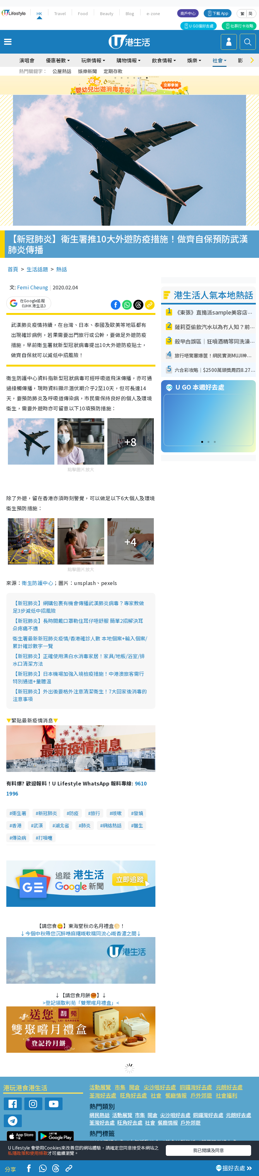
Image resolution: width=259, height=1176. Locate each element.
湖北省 (62, 825)
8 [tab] (121, 85)
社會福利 (226, 1095)
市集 (120, 1087)
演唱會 (26, 60)
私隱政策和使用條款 (28, 1153)
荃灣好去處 (102, 1095)
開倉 (134, 1087)
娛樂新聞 (87, 71)
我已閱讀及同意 (208, 1150)
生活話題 (37, 269)
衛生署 (19, 813)
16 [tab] (140, 93)
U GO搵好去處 (201, 25)
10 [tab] (134, 85)
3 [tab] (128, 78)
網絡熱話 (112, 825)
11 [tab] (140, 85)
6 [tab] (147, 78)
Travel (60, 13)
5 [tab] (140, 78)
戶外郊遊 (201, 1095)
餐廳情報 (176, 1095)
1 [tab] (115, 78)
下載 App (220, 13)
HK (39, 13)
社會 (156, 1095)
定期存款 (113, 71)
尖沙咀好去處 (160, 1087)
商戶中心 (188, 13)
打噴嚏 (45, 837)
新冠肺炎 (47, 813)
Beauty (106, 13)
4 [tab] (134, 78)
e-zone (153, 13)
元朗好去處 (229, 1087)
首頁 (13, 269)
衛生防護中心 (37, 583)
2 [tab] (121, 78)
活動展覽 (100, 1087)
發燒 (138, 813)
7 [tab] (115, 85)
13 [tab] (121, 93)
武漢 (38, 825)
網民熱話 (99, 1115)
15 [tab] (134, 93)
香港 (16, 825)
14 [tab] (128, 93)
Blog (130, 13)
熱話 (61, 269)
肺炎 (86, 825)
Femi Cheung (32, 287)
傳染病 (19, 837)
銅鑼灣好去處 (196, 1087)
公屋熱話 (61, 71)
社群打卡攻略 (242, 25)
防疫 (74, 813)
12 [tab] (147, 85)
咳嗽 (117, 813)
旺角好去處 (133, 1095)
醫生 (138, 825)
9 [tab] (128, 85)
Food (83, 13)
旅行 (95, 813)
